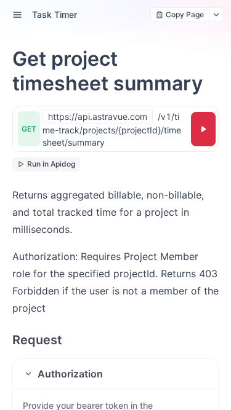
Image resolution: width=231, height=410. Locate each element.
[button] (115, 373)
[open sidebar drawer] (17, 15)
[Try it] (203, 129)
